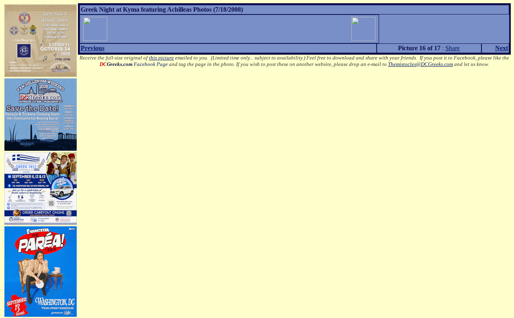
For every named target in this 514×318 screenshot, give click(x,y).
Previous (92, 48)
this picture (161, 58)
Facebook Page (134, 64)
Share (452, 48)
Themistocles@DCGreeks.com (420, 64)
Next (501, 48)
